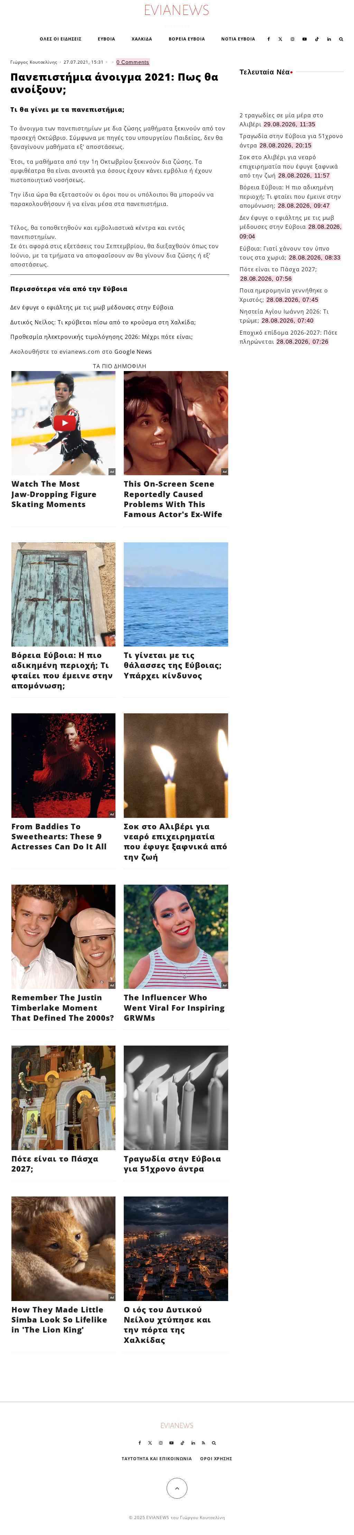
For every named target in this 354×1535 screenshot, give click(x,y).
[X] (280, 38)
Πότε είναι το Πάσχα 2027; (278, 269)
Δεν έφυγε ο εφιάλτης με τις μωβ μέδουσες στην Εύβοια (92, 307)
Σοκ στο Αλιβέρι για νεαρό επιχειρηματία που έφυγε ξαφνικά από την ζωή (289, 166)
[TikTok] (317, 38)
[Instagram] (292, 38)
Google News (133, 351)
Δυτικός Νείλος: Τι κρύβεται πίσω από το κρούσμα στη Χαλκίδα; (103, 322)
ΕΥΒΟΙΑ (106, 39)
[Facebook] (268, 38)
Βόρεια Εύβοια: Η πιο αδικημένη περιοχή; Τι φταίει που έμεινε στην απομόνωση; (291, 196)
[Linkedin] (329, 38)
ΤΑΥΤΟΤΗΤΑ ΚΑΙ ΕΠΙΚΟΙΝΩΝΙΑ (157, 1459)
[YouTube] (304, 38)
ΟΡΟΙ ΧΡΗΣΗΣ (216, 1459)
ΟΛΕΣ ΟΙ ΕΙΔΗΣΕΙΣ (60, 39)
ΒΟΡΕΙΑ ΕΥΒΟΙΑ (187, 39)
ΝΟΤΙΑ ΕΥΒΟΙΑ (238, 39)
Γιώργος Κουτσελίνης (33, 62)
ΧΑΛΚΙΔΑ (142, 39)
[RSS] (203, 1443)
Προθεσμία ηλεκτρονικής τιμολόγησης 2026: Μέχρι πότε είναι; (101, 337)
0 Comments (133, 62)
